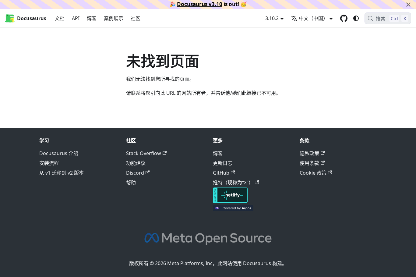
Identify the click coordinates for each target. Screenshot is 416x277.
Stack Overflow (143, 153)
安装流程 (49, 163)
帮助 (131, 182)
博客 (92, 18)
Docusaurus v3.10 (199, 4)
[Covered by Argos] (233, 209)
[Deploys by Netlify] (230, 201)
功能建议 (136, 163)
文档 (60, 18)
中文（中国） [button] (313, 18)
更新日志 (222, 163)
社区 (135, 18)
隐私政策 (309, 153)
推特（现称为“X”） (233, 182)
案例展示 (113, 18)
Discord (135, 172)
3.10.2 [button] (272, 18)
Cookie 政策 (313, 172)
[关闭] (408, 4)
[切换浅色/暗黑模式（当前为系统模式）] (356, 18)
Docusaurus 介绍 (58, 153)
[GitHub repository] (344, 18)
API (75, 18)
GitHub (221, 172)
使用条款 (309, 163)
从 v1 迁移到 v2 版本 (61, 172)
